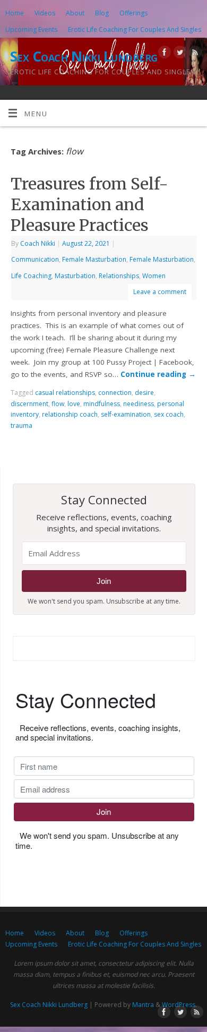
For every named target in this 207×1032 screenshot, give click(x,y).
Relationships (119, 275)
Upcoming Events (31, 29)
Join (104, 581)
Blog (102, 13)
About (75, 13)
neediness (138, 403)
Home (14, 13)
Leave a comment (159, 291)
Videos (44, 13)
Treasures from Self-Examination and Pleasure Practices (89, 204)
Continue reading (158, 374)
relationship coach (70, 414)
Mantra (143, 1004)
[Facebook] (163, 54)
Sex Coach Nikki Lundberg (84, 56)
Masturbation (75, 275)
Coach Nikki (37, 243)
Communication (35, 259)
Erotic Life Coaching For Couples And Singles (134, 29)
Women (154, 275)
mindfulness (101, 403)
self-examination (126, 414)
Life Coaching (31, 275)
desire (144, 392)
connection (115, 392)
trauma (21, 425)
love (73, 403)
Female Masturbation (94, 259)
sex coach (169, 414)
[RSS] (194, 54)
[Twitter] (178, 54)
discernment (29, 403)
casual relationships (65, 392)
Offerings (133, 13)
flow (57, 403)
